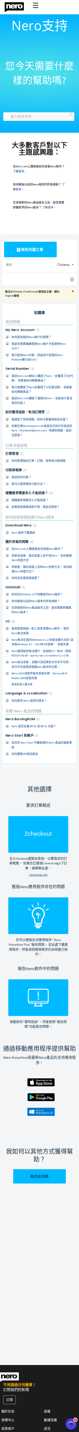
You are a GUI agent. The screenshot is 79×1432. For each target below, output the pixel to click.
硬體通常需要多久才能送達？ (28, 493)
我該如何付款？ (21, 477)
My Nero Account (21, 330)
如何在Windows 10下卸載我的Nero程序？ (37, 594)
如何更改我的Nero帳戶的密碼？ (31, 337)
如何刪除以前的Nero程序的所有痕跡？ (36, 601)
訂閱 (9, 1400)
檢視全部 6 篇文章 (22, 684)
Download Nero (20, 525)
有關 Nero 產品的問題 (23, 711)
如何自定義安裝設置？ (26, 578)
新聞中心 (7, 1420)
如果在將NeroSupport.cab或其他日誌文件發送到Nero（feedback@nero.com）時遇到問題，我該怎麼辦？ (42, 430)
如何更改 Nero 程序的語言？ (29, 700)
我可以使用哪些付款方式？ (29, 484)
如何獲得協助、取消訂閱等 (27, 412)
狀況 (47, 1428)
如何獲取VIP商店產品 (25, 754)
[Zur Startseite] (17, 6)
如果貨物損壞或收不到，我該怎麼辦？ (36, 507)
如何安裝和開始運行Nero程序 (29, 517)
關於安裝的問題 (18, 541)
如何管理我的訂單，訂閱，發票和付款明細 (38, 461)
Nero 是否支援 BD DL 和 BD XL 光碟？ (34, 726)
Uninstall (14, 587)
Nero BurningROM (22, 719)
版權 (47, 1411)
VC (9, 621)
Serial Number (19, 368)
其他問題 (12, 321)
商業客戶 (7, 1428)
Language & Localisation (28, 693)
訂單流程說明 (16, 445)
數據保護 (50, 1420)
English (9, 295)
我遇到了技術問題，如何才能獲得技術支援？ (40, 419)
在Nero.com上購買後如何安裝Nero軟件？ (37, 549)
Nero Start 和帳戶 (21, 735)
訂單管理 (13, 453)
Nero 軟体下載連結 (23, 532)
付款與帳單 (15, 470)
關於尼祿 (7, 1411)
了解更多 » (19, 171)
